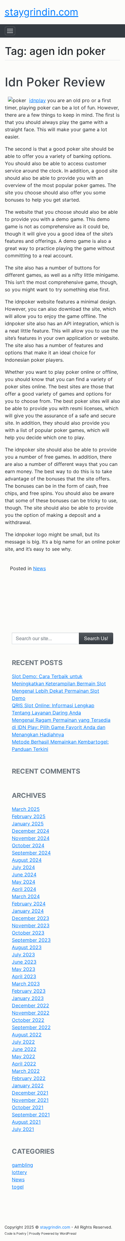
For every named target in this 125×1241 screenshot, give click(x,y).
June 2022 (24, 1049)
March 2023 (26, 984)
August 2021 (26, 1122)
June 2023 (24, 962)
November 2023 (30, 925)
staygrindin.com (41, 12)
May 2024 (23, 882)
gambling (22, 1165)
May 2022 (23, 1056)
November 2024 (30, 838)
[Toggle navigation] (10, 31)
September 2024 (31, 853)
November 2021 (30, 1100)
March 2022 (26, 1071)
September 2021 (31, 1115)
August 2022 (27, 1035)
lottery (19, 1172)
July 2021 (23, 1129)
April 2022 (24, 1064)
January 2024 (28, 911)
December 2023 (30, 918)
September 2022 (31, 1027)
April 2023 (24, 976)
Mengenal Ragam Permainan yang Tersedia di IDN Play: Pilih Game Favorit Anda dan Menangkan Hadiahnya (61, 727)
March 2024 (26, 896)
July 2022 (23, 1042)
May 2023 (23, 969)
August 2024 (27, 860)
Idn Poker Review (55, 82)
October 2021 (27, 1107)
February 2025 (29, 816)
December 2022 (30, 1005)
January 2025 (28, 824)
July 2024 (23, 867)
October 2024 (28, 845)
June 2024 (24, 874)
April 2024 (24, 889)
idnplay (37, 100)
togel (18, 1187)
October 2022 (28, 1020)
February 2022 (29, 1078)
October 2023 (28, 933)
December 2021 (30, 1093)
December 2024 (30, 831)
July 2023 (23, 955)
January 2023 (28, 998)
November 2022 (30, 1013)
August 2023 (27, 947)
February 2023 (29, 991)
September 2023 (31, 940)
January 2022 (28, 1085)
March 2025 (26, 809)
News (39, 568)
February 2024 (29, 904)
